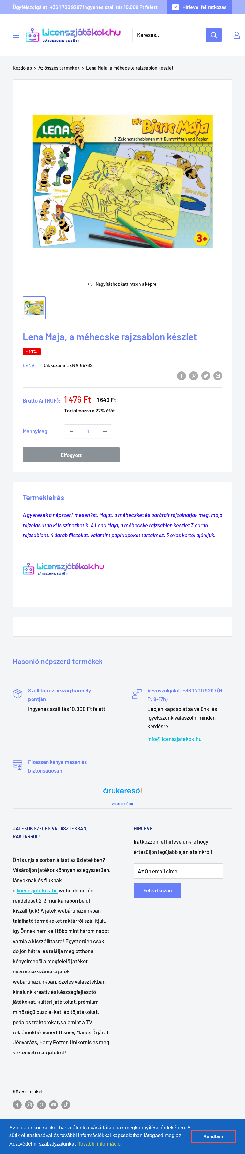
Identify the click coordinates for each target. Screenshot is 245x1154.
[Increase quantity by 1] (105, 431)
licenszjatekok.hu (37, 890)
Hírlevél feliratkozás (204, 7)
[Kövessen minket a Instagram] (29, 1104)
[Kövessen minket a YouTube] (53, 1104)
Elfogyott (71, 455)
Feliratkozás (157, 890)
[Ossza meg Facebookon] (181, 375)
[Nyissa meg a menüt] (16, 35)
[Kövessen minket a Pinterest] (41, 1104)
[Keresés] (214, 35)
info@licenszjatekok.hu (174, 739)
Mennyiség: (36, 431)
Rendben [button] (213, 1136)
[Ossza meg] (217, 375)
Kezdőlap (22, 67)
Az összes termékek (59, 67)
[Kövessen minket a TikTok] (65, 1104)
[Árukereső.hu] (122, 793)
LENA (28, 365)
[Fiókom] (237, 35)
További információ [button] (99, 1144)
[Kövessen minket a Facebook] (17, 1104)
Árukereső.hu (122, 804)
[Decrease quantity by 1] (71, 431)
